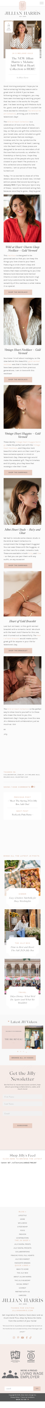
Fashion (22, 1234)
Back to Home (22, 1269)
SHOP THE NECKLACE (18, 293)
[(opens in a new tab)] (22, 1037)
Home (22, 1219)
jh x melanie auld (32, 775)
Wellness (22, 1223)
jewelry (20, 775)
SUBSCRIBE (22, 1125)
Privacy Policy (15, 1397)
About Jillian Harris (22, 1277)
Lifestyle (22, 1215)
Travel (22, 992)
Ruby (30, 553)
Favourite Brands (22, 1263)
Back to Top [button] (21, 1399)
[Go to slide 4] (26, 1052)
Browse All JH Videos (22, 1058)
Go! (37, 1388)
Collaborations (22, 1252)
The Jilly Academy (22, 1280)
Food (22, 1230)
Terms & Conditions (28, 1397)
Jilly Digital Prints (22, 1244)
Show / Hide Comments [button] (22, 787)
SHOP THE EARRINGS (19, 473)
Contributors (22, 1238)
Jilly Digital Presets (22, 1248)
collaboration (10, 775)
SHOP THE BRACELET (19, 651)
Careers (22, 1295)
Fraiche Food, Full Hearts (22, 1255)
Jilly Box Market (22, 1259)
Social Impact (22, 1284)
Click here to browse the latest (22, 1159)
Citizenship (22, 1227)
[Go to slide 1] (18, 1051)
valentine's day (21, 777)
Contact (22, 1288)
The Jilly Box (22, 943)
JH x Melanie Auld (22, 53)
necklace (12, 255)
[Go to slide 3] (23, 1051)
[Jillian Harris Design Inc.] (22, 13)
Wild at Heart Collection (18, 122)
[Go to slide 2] (20, 1051)
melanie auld (9, 777)
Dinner (22, 894)
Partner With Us (22, 1292)
